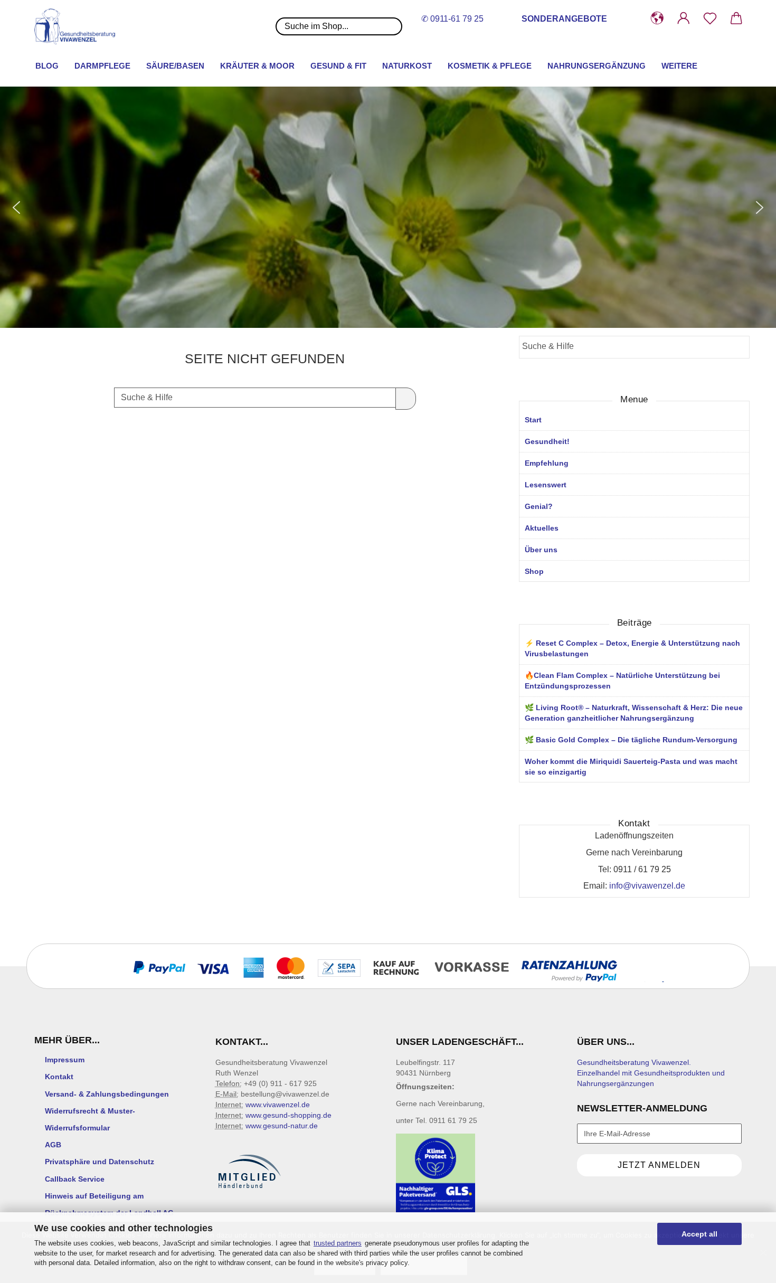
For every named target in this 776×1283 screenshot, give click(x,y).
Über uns (541, 549)
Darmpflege (102, 65)
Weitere (679, 65)
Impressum (64, 1059)
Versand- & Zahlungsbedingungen (107, 1094)
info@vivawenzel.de (647, 885)
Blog (47, 65)
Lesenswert (545, 484)
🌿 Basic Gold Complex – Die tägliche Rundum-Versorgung (631, 739)
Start (533, 420)
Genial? (539, 506)
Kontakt (59, 1076)
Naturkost (407, 65)
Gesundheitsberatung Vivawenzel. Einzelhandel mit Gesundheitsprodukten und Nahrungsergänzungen (651, 1073)
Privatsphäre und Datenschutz (99, 1161)
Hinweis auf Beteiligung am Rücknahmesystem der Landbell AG (109, 1204)
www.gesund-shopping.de (288, 1115)
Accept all (699, 1234)
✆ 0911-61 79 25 (452, 18)
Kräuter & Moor (257, 65)
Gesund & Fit (338, 65)
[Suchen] (405, 399)
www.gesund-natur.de (281, 1125)
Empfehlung (547, 463)
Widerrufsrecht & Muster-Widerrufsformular (90, 1119)
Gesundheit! (547, 441)
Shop (534, 571)
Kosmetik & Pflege (490, 65)
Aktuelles (542, 528)
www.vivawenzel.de (277, 1104)
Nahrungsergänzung (596, 65)
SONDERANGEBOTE (564, 18)
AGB (53, 1144)
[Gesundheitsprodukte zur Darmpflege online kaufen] (78, 26)
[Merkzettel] (710, 18)
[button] (657, 18)
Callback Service (75, 1179)
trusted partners (338, 1243)
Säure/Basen (175, 65)
